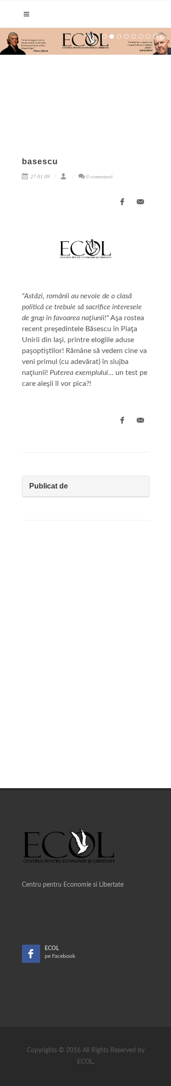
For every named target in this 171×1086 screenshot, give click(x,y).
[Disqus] (86, 657)
